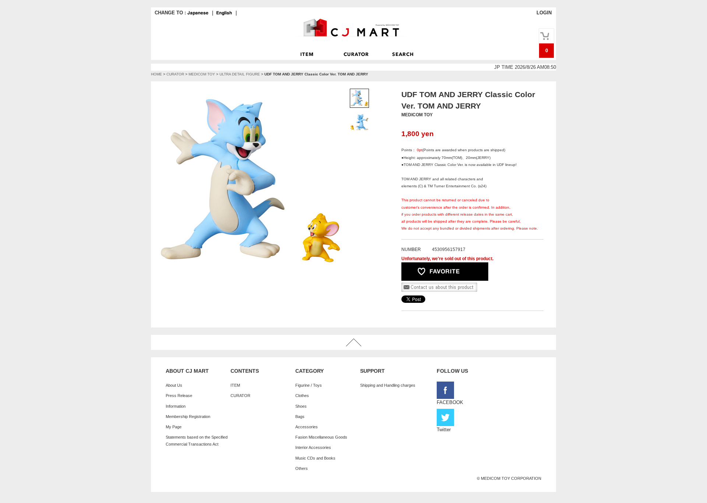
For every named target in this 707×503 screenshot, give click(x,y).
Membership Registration (188, 416)
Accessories (306, 427)
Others (301, 468)
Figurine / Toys (308, 385)
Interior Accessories (313, 447)
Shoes (301, 406)
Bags (300, 416)
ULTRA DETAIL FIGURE (239, 74)
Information (176, 406)
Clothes (302, 395)
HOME (156, 74)
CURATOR (175, 74)
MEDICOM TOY (202, 74)
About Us (174, 385)
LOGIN (544, 12)
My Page (174, 427)
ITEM (235, 385)
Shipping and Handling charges (387, 385)
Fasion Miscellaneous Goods (321, 437)
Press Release (179, 395)
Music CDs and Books (315, 458)
